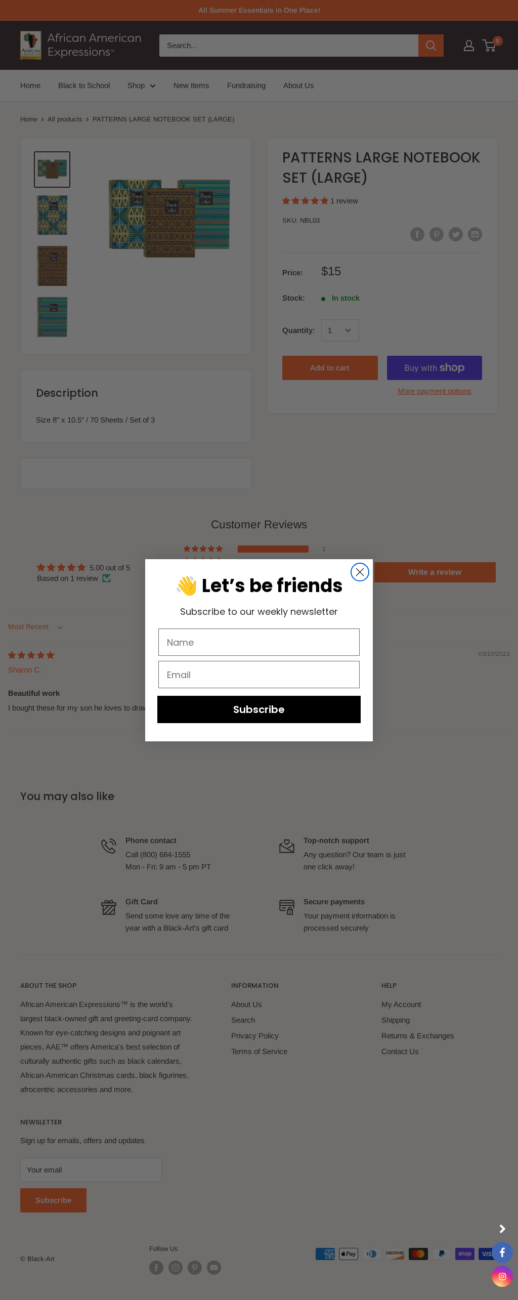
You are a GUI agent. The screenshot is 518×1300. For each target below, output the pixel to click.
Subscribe (259, 709)
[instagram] (502, 1276)
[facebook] (502, 1252)
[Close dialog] (360, 572)
